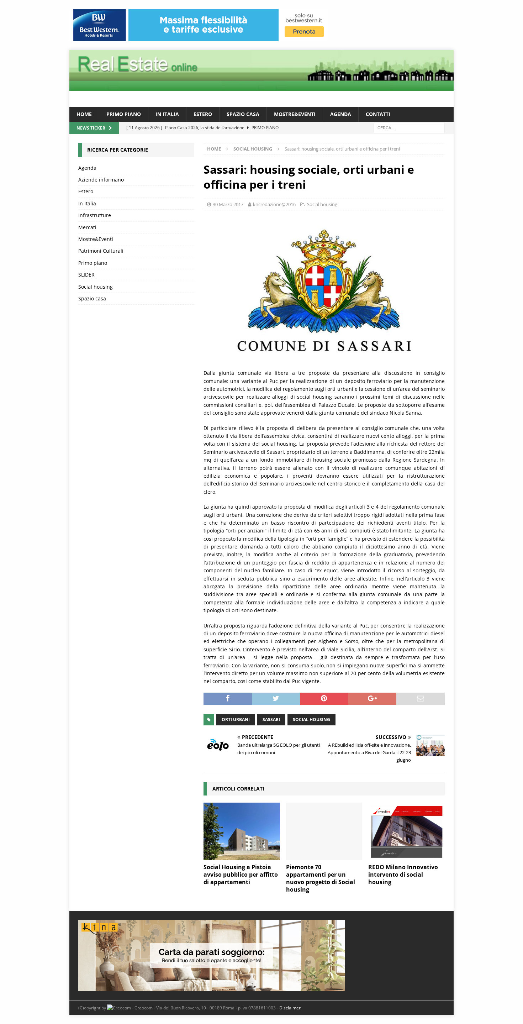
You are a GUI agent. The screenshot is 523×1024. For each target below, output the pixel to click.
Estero (203, 114)
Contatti (378, 114)
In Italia (167, 114)
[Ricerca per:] (409, 127)
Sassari (271, 719)
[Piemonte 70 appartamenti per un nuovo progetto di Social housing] (324, 831)
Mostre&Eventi (295, 114)
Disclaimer (290, 1008)
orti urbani (236, 719)
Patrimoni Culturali (100, 250)
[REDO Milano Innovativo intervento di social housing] (406, 831)
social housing (311, 719)
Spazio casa (243, 114)
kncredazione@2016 (274, 204)
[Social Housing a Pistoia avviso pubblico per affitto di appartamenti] (242, 831)
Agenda (340, 114)
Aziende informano (101, 179)
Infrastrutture (94, 215)
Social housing (322, 204)
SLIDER (86, 274)
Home (84, 114)
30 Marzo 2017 (228, 204)
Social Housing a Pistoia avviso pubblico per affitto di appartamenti (241, 874)
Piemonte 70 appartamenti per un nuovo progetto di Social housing (320, 878)
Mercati (87, 227)
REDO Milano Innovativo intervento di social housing (403, 874)
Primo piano (123, 114)
